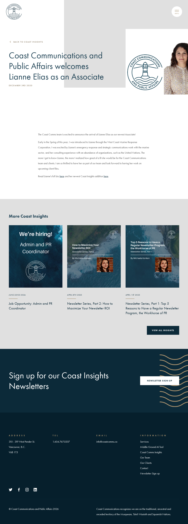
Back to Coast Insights (28, 42)
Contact (144, 468)
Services (144, 441)
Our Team (145, 457)
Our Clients (146, 463)
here (62, 176)
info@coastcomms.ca (106, 441)
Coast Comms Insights (151, 452)
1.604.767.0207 (61, 441)
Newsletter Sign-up (150, 473)
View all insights (163, 330)
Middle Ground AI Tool (151, 447)
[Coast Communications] (14, 12)
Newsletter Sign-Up (159, 380)
